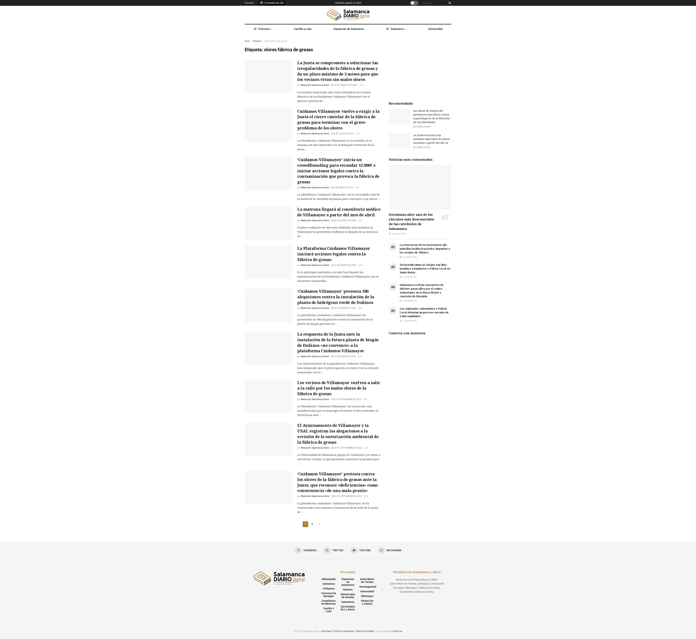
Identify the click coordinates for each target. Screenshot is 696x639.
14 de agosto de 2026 (345, 85)
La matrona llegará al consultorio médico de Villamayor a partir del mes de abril (338, 211)
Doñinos (348, 589)
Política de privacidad (343, 631)
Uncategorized (367, 586)
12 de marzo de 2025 (344, 265)
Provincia (264, 29)
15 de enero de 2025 (344, 356)
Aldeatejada (329, 579)
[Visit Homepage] (348, 15)
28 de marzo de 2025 (344, 220)
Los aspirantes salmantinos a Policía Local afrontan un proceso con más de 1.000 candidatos (424, 312)
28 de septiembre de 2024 (347, 448)
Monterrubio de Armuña (348, 596)
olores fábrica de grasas (275, 41)
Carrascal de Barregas (328, 595)
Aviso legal (326, 631)
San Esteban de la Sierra (348, 608)
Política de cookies (365, 631)
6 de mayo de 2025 (343, 187)
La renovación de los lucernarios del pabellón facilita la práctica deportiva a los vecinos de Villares (425, 248)
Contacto (249, 3)
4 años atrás (422, 126)
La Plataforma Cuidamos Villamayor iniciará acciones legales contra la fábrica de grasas (333, 253)
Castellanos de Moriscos (329, 602)
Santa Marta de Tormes (367, 580)
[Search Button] (449, 3)
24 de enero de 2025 (344, 308)
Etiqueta (257, 41)
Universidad (435, 29)
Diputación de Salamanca (349, 29)
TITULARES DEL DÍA (274, 3)
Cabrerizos (328, 583)
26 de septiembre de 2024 (347, 496)
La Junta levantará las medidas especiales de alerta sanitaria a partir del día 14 (431, 138)
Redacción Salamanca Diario (315, 85)
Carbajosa (329, 588)
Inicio (247, 41)
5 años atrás (422, 147)
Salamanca (397, 29)
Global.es (397, 631)
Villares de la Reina (367, 602)
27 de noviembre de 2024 (347, 399)
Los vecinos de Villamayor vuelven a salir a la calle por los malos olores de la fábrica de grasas (338, 388)
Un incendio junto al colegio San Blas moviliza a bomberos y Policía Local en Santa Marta (425, 268)
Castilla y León (303, 29)
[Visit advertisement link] (420, 66)
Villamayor (367, 596)
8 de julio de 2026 (343, 133)
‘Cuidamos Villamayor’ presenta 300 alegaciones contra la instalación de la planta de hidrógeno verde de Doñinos (335, 296)
